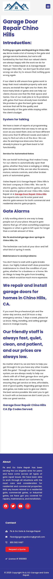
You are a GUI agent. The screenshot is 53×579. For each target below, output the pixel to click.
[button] (48, 6)
